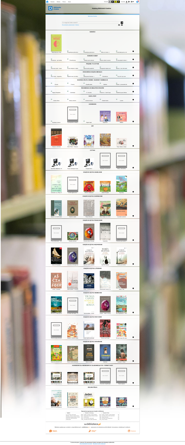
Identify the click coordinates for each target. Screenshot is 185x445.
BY (118, 1)
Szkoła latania (68, 419)
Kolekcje (77, 24)
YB (115, 1)
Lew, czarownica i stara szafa (71, 414)
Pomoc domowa (104, 419)
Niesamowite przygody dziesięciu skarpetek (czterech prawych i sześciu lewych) (97, 415)
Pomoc (64, 1)
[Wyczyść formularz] (119, 25)
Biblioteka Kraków (92, 16)
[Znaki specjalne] (122, 25)
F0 (126, 1)
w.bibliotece (85, 427)
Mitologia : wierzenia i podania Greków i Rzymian (74, 415)
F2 (132, 1)
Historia (58, 1)
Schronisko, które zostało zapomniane (90, 419)
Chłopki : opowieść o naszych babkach (90, 414)
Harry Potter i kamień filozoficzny (71, 418)
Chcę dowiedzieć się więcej (86, 443)
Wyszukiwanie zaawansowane (68, 24)
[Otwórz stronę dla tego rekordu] (57, 43)
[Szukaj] (122, 22)
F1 (129, 1)
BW (113, 1)
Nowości (52, 1)
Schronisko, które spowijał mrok (107, 418)
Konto (69, 1)
